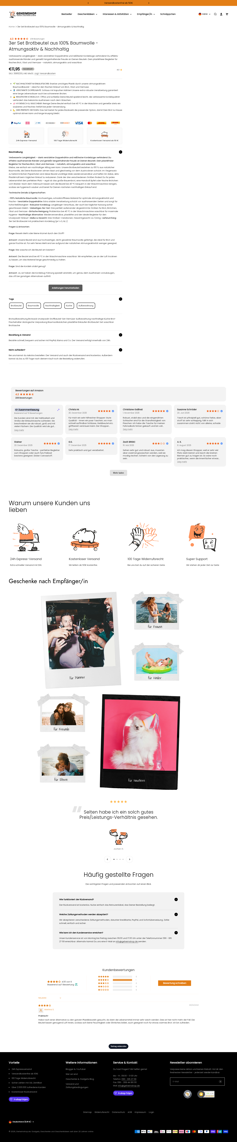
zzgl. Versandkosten (45, 73)
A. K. (179, 441)
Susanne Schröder (187, 409)
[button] (19, 430)
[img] (44, 1005)
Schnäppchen (168, 14)
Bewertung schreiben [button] (174, 983)
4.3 (11, 39)
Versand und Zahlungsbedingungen (77, 1085)
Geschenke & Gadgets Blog (80, 1079)
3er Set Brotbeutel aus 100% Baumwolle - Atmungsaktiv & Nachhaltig (50, 26)
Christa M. (74, 409)
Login (151, 1112)
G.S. (70, 441)
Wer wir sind (72, 1074)
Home (12, 26)
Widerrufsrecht (101, 1112)
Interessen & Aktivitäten (116, 14)
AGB (130, 1112)
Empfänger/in (144, 14)
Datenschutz (118, 1112)
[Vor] (148, 3)
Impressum (140, 1112)
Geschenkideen (86, 14)
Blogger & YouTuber (76, 1069)
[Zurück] (88, 3)
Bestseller (66, 14)
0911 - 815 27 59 (129, 1079)
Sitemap (87, 1112)
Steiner (18, 441)
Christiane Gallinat (133, 409)
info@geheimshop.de (129, 1085)
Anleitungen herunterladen (65, 287)
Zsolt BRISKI (129, 441)
